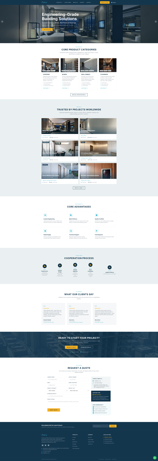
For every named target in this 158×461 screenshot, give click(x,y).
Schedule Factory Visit (109, 443)
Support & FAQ (91, 441)
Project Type (72, 388)
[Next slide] (156, 21)
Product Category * (52, 388)
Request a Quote (104, 2)
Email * (49, 382)
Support (82, 2)
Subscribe (113, 426)
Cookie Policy (114, 459)
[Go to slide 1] (78, 41)
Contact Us (57, 29)
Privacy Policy (101, 459)
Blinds (73, 439)
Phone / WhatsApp (73, 382)
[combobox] (113, 2)
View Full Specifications (78, 94)
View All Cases (78, 187)
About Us (75, 2)
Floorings (74, 444)
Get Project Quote (47, 29)
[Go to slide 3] (80, 41)
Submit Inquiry (54, 409)
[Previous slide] (2, 21)
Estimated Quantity (51, 393)
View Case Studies (108, 441)
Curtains (74, 437)
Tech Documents (75, 448)
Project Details (51, 399)
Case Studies (68, 2)
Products (59, 2)
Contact (88, 2)
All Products (74, 446)
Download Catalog (86, 347)
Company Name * (51, 377)
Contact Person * (73, 377)
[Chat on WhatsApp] (155, 458)
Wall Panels (74, 441)
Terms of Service (108, 459)
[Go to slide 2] (79, 41)
